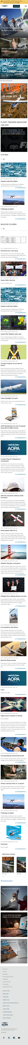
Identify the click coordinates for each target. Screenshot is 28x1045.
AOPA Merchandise (7, 1011)
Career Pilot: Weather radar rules (11, 334)
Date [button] (2, 159)
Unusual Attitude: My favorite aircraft (12, 756)
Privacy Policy (6, 1005)
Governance (5, 979)
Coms (2, 690)
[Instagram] (14, 1038)
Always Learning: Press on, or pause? (12, 783)
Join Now (16, 6)
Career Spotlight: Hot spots (9, 398)
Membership (5, 974)
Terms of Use (6, 999)
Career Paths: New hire (8, 280)
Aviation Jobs (6, 1008)
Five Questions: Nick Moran (9, 627)
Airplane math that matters (9, 181)
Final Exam (4, 844)
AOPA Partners (6, 984)
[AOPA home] (4, 6)
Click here (17, 2)
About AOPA (5, 969)
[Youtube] (19, 1038)
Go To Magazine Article (20, 187)
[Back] (1, 80)
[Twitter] (8, 1038)
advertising (5, 996)
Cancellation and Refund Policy (11, 1002)
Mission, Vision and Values (8, 976)
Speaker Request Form (7, 986)
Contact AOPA (6, 990)
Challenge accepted (7, 209)
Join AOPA (4, 971)
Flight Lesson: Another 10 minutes (11, 716)
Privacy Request (7, 1017)
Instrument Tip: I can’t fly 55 (9, 251)
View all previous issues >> (7, 881)
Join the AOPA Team (6, 981)
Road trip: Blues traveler (8, 660)
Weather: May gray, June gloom (11, 563)
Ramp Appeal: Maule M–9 (9, 530)
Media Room (5, 993)
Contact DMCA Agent (8, 1014)
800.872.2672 (3, 1032)
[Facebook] (3, 1038)
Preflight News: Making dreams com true (13, 596)
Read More (5, 34)
